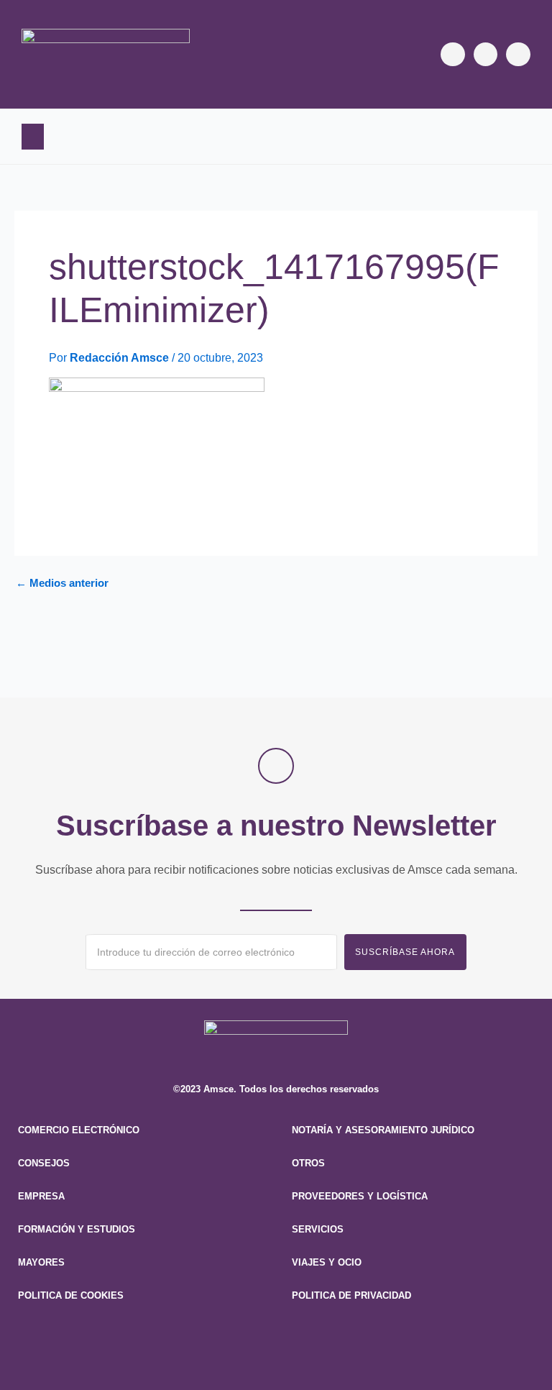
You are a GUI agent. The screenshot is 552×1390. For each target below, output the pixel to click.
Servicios (318, 1229)
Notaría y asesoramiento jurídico (383, 1130)
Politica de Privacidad (351, 1295)
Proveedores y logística (360, 1196)
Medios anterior (62, 583)
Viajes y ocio (327, 1262)
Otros (308, 1163)
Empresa (41, 1196)
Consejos (44, 1163)
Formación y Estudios (76, 1229)
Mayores (41, 1262)
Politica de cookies (71, 1295)
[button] (33, 137)
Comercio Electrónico (78, 1130)
